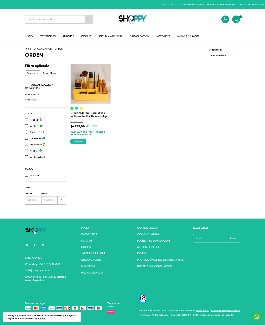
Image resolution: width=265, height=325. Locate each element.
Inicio (28, 48)
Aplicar (62, 200)
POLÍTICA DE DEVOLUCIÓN (153, 240)
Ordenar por (215, 49)
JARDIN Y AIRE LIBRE (110, 36)
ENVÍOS (141, 253)
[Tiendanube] (154, 316)
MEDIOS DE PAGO (188, 36)
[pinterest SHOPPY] (42, 245)
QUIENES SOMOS (147, 228)
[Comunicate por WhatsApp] (256, 316)
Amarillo (31, 73)
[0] (236, 19)
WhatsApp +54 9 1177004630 (43, 264)
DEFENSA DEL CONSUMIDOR (154, 266)
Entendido (40, 318)
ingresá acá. (202, 310)
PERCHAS (68, 36)
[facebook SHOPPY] (34, 245)
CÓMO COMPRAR (148, 234)
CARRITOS (31, 99)
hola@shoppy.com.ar (37, 270)
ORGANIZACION (139, 36)
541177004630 (33, 257)
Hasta (44, 193)
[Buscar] (89, 19)
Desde (28, 193)
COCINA (86, 36)
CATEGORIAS (48, 36)
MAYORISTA (163, 36)
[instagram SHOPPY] (26, 245)
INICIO (29, 36)
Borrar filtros (49, 73)
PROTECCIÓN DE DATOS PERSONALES (160, 260)
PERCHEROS (32, 94)
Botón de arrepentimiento (225, 310)
